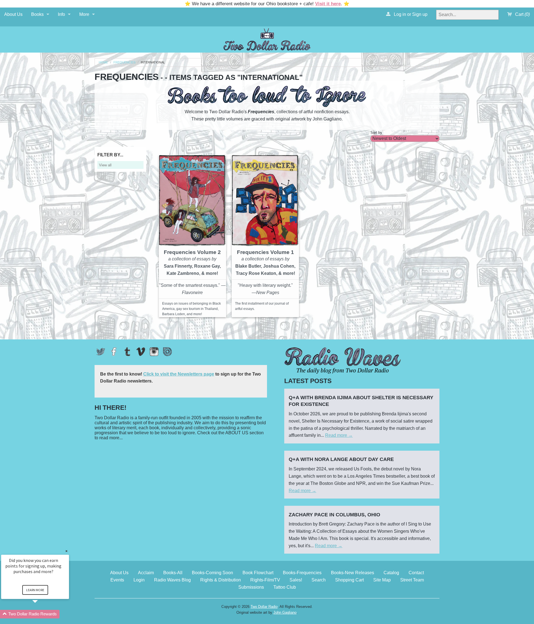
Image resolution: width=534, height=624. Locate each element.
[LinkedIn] (167, 351)
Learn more (35, 590)
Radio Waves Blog (172, 580)
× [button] (66, 551)
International (153, 62)
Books (37, 14)
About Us (13, 14)
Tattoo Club (284, 587)
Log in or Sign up (410, 14)
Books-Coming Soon (212, 572)
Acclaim (146, 572)
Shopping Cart (349, 580)
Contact (416, 572)
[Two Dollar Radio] (267, 38)
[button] (41, 614)
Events (117, 580)
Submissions (251, 587)
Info (61, 14)
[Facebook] (114, 351)
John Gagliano (284, 612)
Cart (522, 14)
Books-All (172, 572)
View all (105, 165)
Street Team (412, 580)
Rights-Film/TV (265, 580)
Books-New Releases (352, 572)
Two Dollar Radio (264, 607)
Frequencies (124, 62)
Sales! (296, 580)
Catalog (391, 572)
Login (139, 580)
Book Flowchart (258, 572)
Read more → (339, 435)
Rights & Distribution (220, 580)
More (84, 14)
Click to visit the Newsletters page (178, 374)
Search (319, 580)
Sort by (376, 132)
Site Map (382, 580)
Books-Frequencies (302, 572)
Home (103, 62)
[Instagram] (154, 351)
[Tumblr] (127, 351)
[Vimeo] (140, 351)
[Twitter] (100, 351)
